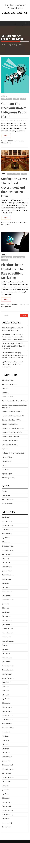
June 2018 (5, 790)
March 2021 (6, 653)
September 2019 (7, 728)
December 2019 (7, 715)
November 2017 (7, 814)
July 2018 (5, 786)
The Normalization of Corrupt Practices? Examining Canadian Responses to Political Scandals (13, 336)
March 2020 (6, 703)
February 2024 (7, 567)
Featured (16, 98)
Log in (4, 491)
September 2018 (7, 777)
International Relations (10, 441)
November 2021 (7, 633)
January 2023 (6, 596)
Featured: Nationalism (10, 424)
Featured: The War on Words (12, 432)
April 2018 (5, 794)
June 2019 (5, 740)
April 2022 (5, 612)
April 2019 (5, 748)
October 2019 (6, 724)
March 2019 (6, 752)
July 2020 (5, 686)
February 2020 (7, 707)
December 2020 (7, 666)
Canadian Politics (6, 98)
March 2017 (6, 819)
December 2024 (7, 546)
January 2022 (6, 624)
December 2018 (7, 765)
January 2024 (6, 571)
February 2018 (7, 802)
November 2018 (7, 769)
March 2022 (6, 616)
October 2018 (6, 773)
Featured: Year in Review (10, 436)
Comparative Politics (14, 173)
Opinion (5, 449)
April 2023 (5, 583)
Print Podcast (6, 461)
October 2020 (7, 674)
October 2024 (7, 554)
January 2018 (6, 806)
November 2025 (7, 529)
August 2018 (6, 781)
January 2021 (6, 662)
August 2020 (6, 682)
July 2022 (5, 604)
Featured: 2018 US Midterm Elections (14, 401)
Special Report (7, 474)
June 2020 (5, 691)
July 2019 (5, 736)
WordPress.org (7, 504)
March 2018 (6, 798)
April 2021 (5, 649)
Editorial (5, 388)
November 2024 (7, 550)
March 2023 (6, 587)
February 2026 (7, 521)
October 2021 (6, 637)
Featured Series (7, 397)
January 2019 (6, 761)
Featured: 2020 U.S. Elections (12, 412)
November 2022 (7, 600)
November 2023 (7, 575)
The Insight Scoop (8, 478)
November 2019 (7, 719)
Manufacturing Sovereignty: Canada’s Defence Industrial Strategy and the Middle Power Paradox (14, 355)
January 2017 (6, 827)
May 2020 (5, 695)
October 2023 (6, 579)
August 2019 (6, 732)
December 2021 (7, 629)
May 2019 (5, 744)
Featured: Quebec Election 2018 (13, 428)
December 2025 (7, 525)
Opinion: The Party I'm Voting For (13, 453)
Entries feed (6, 495)
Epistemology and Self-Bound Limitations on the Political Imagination (12, 364)
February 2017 (7, 823)
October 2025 (6, 534)
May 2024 (5, 558)
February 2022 (7, 620)
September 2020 (8, 678)
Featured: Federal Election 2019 (13, 416)
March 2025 (6, 542)
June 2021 (5, 645)
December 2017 (7, 810)
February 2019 (7, 757)
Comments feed (7, 499)
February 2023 (7, 591)
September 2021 (7, 641)
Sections (23, 98)
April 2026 (6, 517)
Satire (4, 465)
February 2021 (7, 657)
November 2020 (7, 670)
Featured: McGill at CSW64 (11, 420)
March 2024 (6, 562)
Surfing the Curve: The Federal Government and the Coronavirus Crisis (14, 187)
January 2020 (6, 711)
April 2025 (5, 538)
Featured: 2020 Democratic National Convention (14, 406)
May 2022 (5, 608)
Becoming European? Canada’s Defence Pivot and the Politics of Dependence (13, 346)
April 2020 (6, 699)
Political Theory (7, 457)
